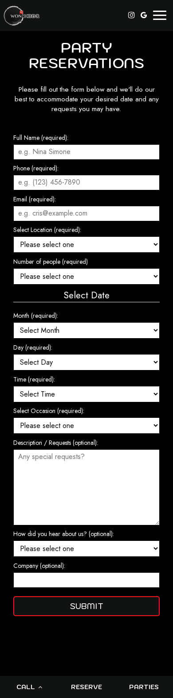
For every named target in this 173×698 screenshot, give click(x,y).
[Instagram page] (131, 15)
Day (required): (32, 347)
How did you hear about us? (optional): (63, 533)
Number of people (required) (50, 261)
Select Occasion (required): (48, 410)
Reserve (86, 687)
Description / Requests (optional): (55, 442)
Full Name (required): (40, 137)
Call (26, 687)
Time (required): (34, 379)
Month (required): (35, 315)
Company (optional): (39, 565)
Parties (144, 687)
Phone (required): (36, 168)
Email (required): (34, 199)
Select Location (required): (47, 229)
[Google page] (144, 15)
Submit (86, 606)
